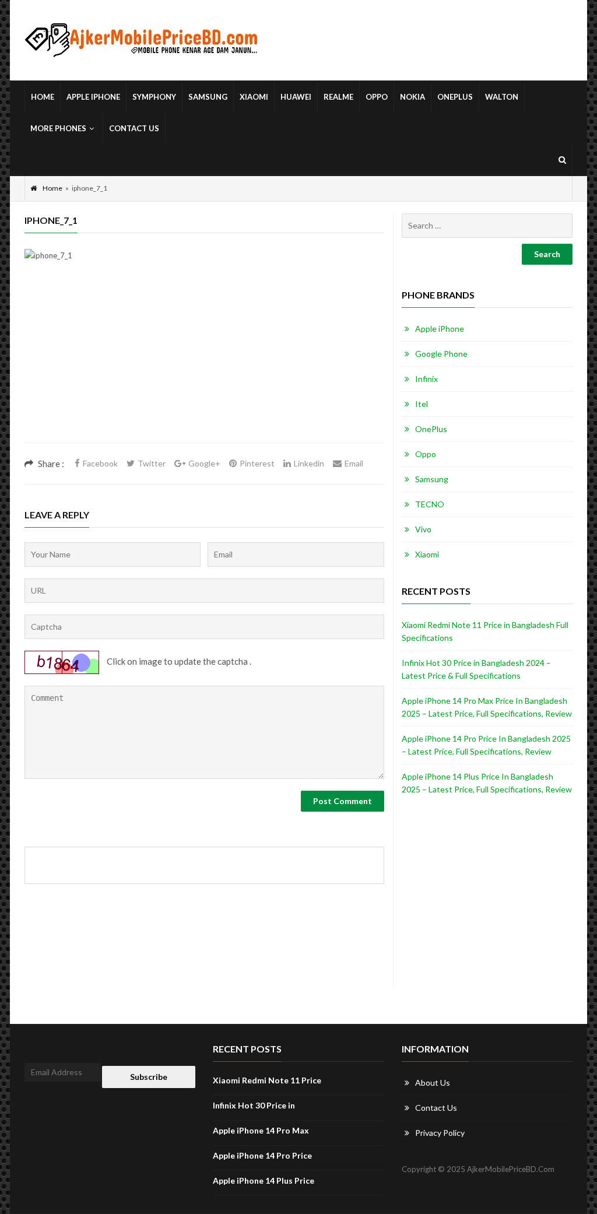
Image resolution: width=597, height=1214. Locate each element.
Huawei (295, 96)
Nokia (412, 96)
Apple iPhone (93, 96)
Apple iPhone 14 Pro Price (262, 1155)
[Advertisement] (204, 361)
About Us (432, 1082)
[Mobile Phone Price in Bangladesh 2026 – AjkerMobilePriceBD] (141, 40)
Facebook (100, 463)
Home (42, 96)
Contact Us (134, 128)
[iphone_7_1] (48, 255)
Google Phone (441, 354)
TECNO (429, 504)
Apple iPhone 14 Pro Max (261, 1130)
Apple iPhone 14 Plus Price (263, 1180)
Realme (338, 96)
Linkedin (309, 463)
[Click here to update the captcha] (61, 662)
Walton (501, 96)
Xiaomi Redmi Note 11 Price (267, 1080)
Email (354, 463)
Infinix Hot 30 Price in (254, 1105)
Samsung (207, 96)
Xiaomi (254, 96)
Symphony (154, 96)
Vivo (423, 529)
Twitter (152, 463)
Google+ (204, 463)
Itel (421, 404)
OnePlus (455, 96)
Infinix (426, 379)
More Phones (58, 128)
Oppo (377, 96)
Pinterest (257, 463)
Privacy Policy (440, 1133)
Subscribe (148, 1077)
